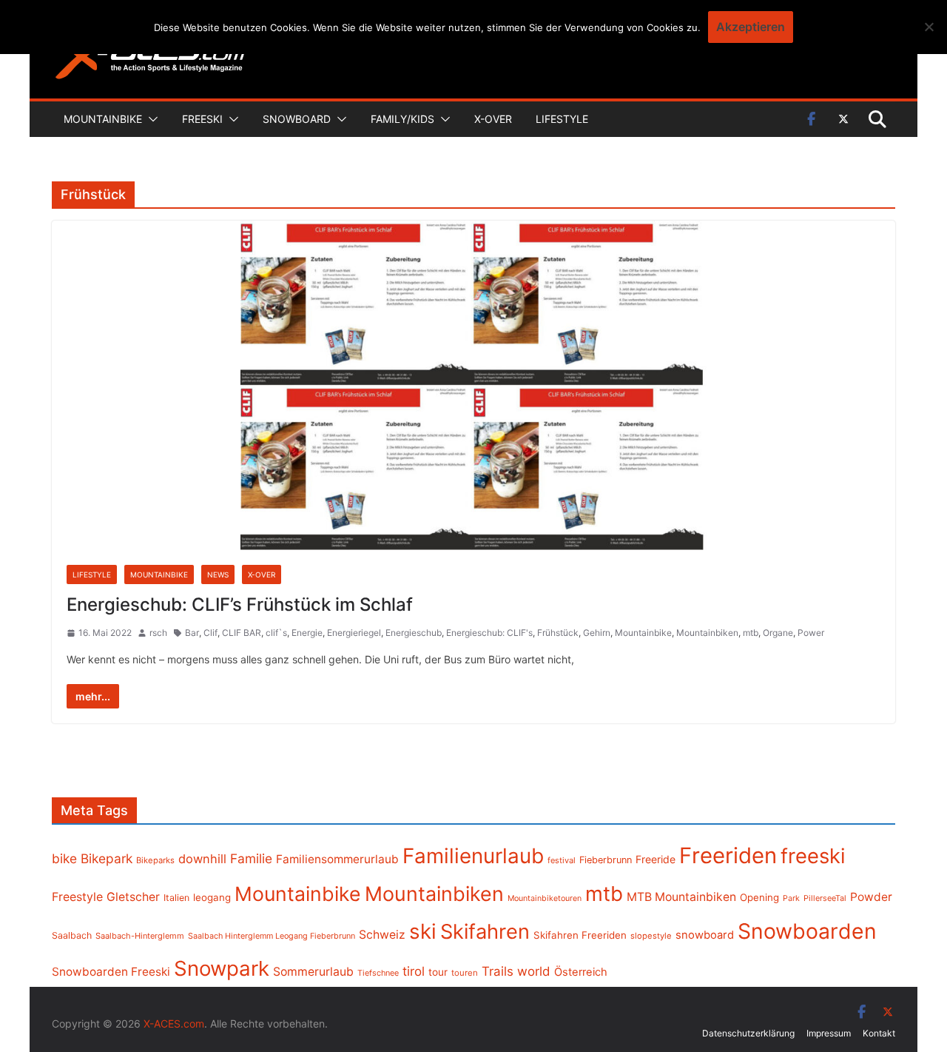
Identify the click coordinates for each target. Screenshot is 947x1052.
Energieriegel (354, 632)
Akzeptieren (750, 26)
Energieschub (413, 632)
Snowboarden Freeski (111, 972)
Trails (497, 971)
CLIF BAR (241, 632)
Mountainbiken (707, 632)
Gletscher (133, 897)
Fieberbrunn (605, 859)
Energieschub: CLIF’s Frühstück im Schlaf (240, 604)
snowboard (704, 935)
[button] (150, 119)
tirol (413, 971)
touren (464, 973)
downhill (202, 858)
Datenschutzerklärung (748, 1033)
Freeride (655, 859)
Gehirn (596, 632)
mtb (750, 632)
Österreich (580, 972)
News (218, 574)
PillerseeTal (824, 898)
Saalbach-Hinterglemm (139, 936)
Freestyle (77, 896)
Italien (176, 897)
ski (423, 931)
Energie (307, 632)
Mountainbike (103, 119)
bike (64, 858)
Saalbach (72, 935)
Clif (210, 632)
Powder (871, 897)
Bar (192, 632)
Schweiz (382, 935)
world (533, 971)
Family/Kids (402, 119)
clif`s (276, 632)
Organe (778, 632)
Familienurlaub (473, 855)
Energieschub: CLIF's (489, 632)
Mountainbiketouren (545, 898)
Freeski (202, 119)
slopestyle (651, 936)
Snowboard (297, 119)
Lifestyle (562, 119)
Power (811, 632)
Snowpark (221, 968)
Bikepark (106, 858)
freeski (813, 855)
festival (561, 860)
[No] (928, 26)
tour (438, 972)
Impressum (828, 1033)
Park (791, 898)
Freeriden (728, 855)
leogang (212, 897)
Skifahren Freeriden (580, 935)
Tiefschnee (378, 973)
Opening (759, 897)
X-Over (493, 119)
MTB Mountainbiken (681, 897)
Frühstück (558, 632)
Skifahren (485, 931)
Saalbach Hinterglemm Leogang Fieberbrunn (271, 936)
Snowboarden (807, 931)
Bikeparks (155, 860)
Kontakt (879, 1033)
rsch (158, 632)
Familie (251, 858)
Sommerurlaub (313, 972)
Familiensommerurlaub (337, 859)
